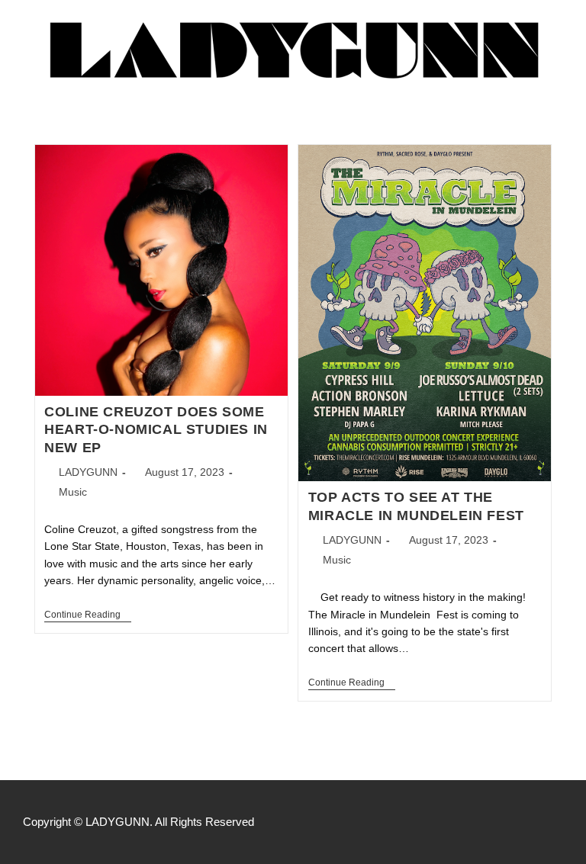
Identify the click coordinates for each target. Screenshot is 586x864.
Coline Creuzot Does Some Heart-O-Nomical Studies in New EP (156, 429)
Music (73, 492)
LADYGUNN (88, 472)
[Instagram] (523, 822)
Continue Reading (87, 614)
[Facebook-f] (491, 822)
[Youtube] (555, 822)
